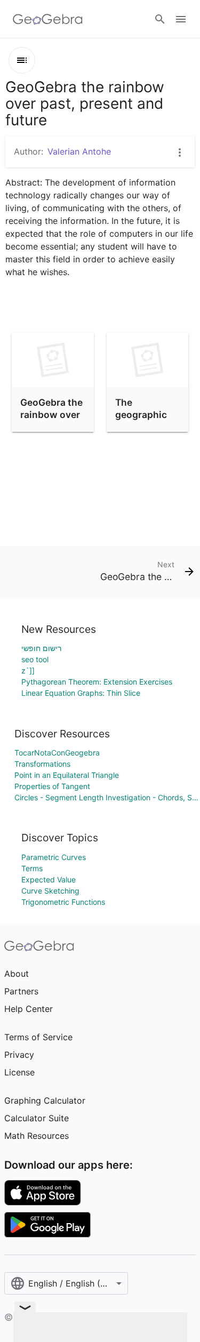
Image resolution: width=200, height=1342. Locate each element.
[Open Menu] (180, 19)
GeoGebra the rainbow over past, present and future (51, 420)
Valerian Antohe (79, 151)
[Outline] (22, 60)
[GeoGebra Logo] (48, 19)
